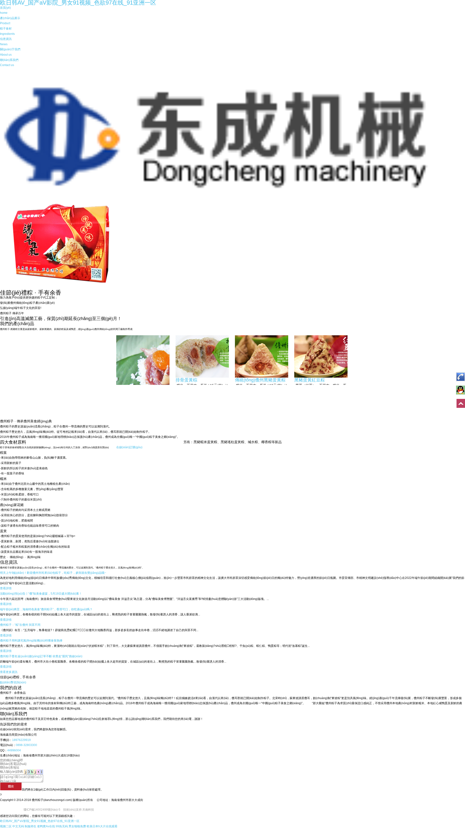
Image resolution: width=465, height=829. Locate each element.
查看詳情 (6, 588)
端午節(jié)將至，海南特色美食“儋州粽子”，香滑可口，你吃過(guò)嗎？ (46, 609)
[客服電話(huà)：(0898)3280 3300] (459, 378)
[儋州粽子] (232, 188)
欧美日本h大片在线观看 (102, 826)
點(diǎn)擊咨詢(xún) (13, 682)
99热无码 (62, 826)
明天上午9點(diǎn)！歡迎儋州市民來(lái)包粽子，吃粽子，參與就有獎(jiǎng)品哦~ (53, 573)
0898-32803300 (26, 745)
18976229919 (21, 740)
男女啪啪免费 (77, 826)
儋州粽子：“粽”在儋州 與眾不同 (20, 625)
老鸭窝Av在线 (46, 826)
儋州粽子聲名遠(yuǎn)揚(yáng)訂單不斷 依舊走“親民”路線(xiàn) (41, 656)
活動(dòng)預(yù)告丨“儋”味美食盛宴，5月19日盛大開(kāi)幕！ (41, 593)
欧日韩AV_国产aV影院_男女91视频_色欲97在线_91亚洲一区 (39, 821)
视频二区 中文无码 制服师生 (18, 826)
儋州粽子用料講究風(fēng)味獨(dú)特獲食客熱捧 (31, 640)
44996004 (14, 750)
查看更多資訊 (8, 672)
